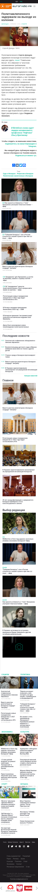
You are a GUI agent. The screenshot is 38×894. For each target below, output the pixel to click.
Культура (24, 732)
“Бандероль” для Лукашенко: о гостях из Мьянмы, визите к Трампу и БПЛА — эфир (18, 278)
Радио (9, 859)
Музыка (24, 784)
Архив (23, 859)
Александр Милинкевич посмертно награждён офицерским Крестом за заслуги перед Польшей (19, 662)
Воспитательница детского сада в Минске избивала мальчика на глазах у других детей (21, 348)
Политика (25, 674)
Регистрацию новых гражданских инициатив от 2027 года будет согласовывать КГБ (15, 297)
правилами (28, 876)
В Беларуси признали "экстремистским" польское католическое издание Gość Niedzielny (17, 317)
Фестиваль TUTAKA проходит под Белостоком (27, 813)
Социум (24, 24)
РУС (21, 2)
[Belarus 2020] (21, 888)
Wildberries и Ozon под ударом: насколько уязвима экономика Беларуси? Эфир (18, 540)
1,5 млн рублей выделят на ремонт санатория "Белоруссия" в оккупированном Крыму (8, 764)
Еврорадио (5, 24)
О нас (28, 867)
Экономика (7, 732)
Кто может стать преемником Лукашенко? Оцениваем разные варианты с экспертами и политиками (27, 722)
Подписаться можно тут (25, 156)
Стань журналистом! (13, 856)
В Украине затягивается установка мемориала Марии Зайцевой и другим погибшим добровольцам (17, 632)
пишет (17, 60)
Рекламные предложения (15, 867)
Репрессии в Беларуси (25, 174)
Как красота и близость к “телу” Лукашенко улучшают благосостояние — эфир (17, 204)
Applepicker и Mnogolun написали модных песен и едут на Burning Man (28, 751)
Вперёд (37, 888)
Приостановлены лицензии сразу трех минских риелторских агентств (9, 776)
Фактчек (27, 842)
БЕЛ (17, 2)
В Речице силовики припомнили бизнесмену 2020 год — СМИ (15, 308)
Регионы (16, 859)
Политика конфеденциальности (19, 879)
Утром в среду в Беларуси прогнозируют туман (20, 356)
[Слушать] (6, 567)
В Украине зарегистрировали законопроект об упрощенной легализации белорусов (21, 369)
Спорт (4, 784)
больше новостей (30, 376)
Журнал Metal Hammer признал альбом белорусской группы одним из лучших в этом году (28, 774)
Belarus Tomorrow (13, 842)
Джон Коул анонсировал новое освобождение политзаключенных (16, 326)
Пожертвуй (26, 856)
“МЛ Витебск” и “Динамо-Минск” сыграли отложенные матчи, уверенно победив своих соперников (9, 818)
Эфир (33, 842)
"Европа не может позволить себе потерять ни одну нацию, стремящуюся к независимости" (28, 694)
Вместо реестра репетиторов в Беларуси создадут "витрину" (17, 267)
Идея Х (22, 842)
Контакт (19, 864)
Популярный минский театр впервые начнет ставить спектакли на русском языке (28, 762)
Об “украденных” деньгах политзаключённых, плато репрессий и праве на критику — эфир (17, 288)
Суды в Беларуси (9, 174)
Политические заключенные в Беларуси (18, 176)
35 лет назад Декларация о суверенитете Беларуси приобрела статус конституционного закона (18, 501)
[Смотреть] (3, 202)
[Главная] (21, 6)
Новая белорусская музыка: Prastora (27, 822)
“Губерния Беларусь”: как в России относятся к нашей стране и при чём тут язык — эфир (17, 236)
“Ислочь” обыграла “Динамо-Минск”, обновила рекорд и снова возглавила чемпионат (8, 804)
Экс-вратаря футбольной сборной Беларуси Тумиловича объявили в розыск (9, 830)
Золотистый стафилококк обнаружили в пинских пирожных (20, 341)
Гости (4, 842)
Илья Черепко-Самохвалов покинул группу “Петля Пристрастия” (27, 803)
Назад (1, 888)
